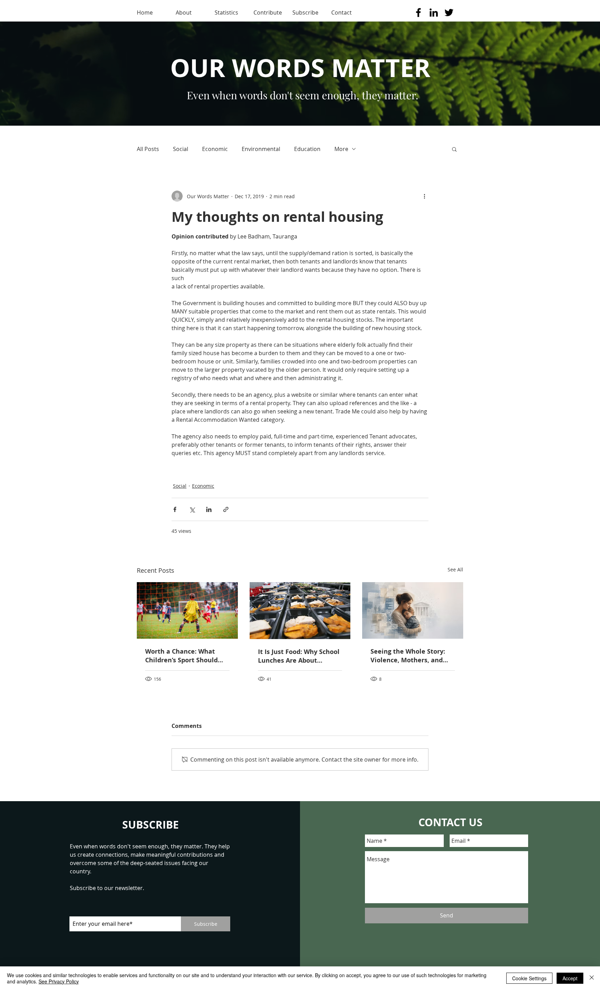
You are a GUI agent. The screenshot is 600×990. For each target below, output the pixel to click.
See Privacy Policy (59, 981)
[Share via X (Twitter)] (192, 509)
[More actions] (424, 196)
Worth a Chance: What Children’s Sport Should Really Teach (181, 655)
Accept (569, 978)
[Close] (592, 978)
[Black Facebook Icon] (418, 12)
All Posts (148, 149)
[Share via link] (226, 509)
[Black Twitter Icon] (449, 12)
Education (307, 149)
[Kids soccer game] (187, 610)
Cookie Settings (529, 978)
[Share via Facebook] (175, 509)
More (341, 149)
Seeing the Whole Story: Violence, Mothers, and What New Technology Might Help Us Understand (412, 655)
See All (455, 569)
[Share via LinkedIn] (209, 509)
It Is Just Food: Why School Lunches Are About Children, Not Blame (299, 656)
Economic (215, 149)
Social (180, 149)
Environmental (261, 149)
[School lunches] (300, 610)
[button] (454, 149)
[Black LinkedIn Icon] (434, 12)
